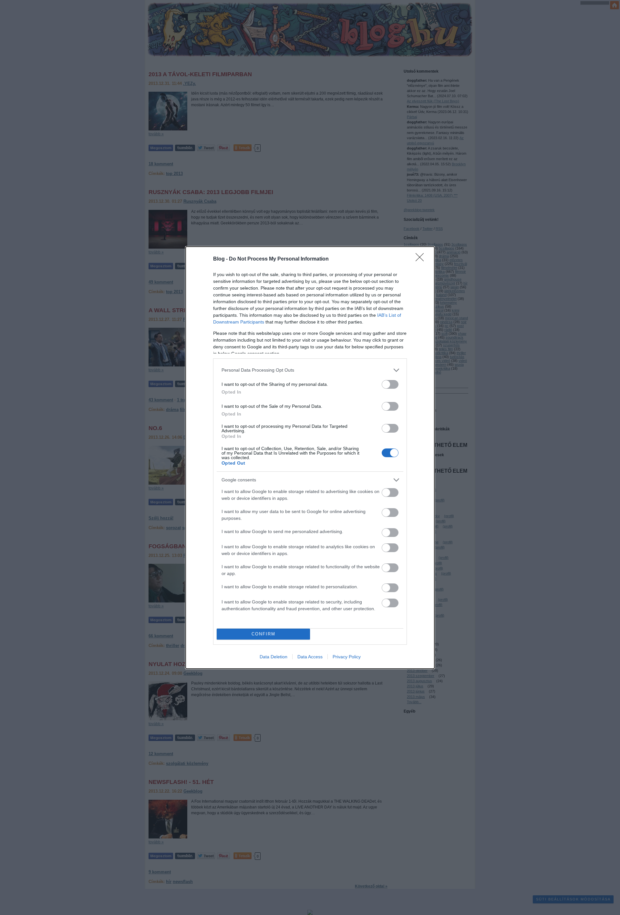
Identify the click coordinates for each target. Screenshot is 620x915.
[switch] (390, 384)
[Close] (422, 259)
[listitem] (310, 370)
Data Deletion (273, 656)
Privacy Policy (347, 656)
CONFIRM (263, 634)
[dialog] (310, 458)
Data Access (310, 656)
